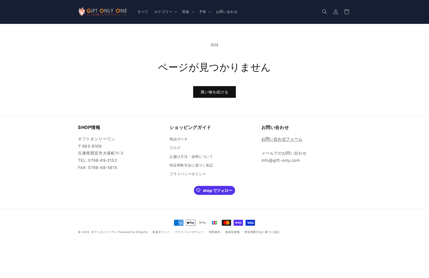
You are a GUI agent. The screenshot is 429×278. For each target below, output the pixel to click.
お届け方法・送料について (191, 156)
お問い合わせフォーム (282, 138)
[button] (165, 11)
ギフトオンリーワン (104, 232)
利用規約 (214, 232)
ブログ (175, 148)
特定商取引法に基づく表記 (191, 165)
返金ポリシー (161, 232)
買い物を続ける (214, 92)
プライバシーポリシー (188, 174)
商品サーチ (179, 139)
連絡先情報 (232, 232)
